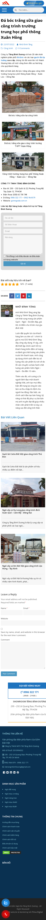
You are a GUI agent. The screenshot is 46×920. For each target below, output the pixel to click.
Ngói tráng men (11, 798)
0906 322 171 (16, 198)
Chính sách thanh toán (11, 826)
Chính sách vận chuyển (11, 831)
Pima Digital (37, 912)
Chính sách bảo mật (9, 848)
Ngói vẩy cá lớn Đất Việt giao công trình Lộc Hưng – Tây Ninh (22, 567)
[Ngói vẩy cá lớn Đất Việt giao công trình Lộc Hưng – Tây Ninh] (23, 548)
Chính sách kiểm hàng (10, 835)
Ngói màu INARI (11, 802)
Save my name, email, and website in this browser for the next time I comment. (23, 634)
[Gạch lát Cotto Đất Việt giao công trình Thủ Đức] (23, 436)
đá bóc (20, 57)
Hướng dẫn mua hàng (10, 822)
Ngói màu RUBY (11, 806)
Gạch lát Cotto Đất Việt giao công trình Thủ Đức (22, 455)
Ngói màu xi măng (12, 794)
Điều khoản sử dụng (10, 843)
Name (4, 608)
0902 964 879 (29, 198)
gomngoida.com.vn (19, 201)
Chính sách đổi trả (9, 839)
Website (4, 618)
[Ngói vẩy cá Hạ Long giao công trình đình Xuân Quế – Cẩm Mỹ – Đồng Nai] (23, 492)
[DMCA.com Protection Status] (11, 854)
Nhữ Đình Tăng (25, 44)
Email (26, 608)
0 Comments (24, 48)
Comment (5, 639)
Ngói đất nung (10, 789)
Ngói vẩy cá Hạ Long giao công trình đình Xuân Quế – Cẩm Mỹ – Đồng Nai (21, 511)
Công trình (8, 48)
